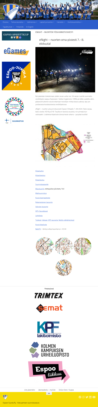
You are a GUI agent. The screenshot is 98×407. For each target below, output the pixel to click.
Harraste (60, 22)
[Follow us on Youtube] (93, 397)
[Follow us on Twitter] (87, 397)
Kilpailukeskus (40, 175)
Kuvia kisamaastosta (42, 198)
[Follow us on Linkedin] (90, 397)
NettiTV (38, 229)
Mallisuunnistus (41, 193)
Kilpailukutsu (39, 180)
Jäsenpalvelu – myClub (46, 390)
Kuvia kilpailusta (41, 225)
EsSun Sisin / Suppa (66, 390)
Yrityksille (20, 27)
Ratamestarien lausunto (44, 202)
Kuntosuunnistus (74, 22)
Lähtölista (38, 216)
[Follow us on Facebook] (80, 397)
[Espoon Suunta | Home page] (11, 12)
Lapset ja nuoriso (46, 22)
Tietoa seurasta (17, 22)
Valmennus (31, 22)
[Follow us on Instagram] (83, 397)
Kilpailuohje (39, 171)
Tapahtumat (7, 27)
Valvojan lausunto (41, 207)
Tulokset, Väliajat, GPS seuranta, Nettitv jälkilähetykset (54, 220)
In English (29, 27)
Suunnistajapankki (41, 184)
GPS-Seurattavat (41, 211)
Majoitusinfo (39, 189)
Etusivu (5, 22)
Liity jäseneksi (90, 4)
